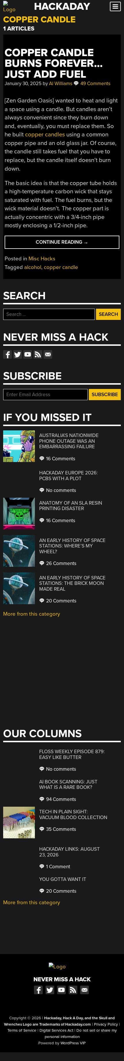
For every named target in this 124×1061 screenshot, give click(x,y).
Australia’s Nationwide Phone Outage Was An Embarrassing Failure (69, 441)
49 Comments (94, 84)
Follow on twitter (17, 354)
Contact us (48, 354)
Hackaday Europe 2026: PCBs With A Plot (68, 476)
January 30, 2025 (23, 84)
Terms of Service (21, 1030)
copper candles (45, 134)
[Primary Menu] (115, 6)
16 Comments (60, 459)
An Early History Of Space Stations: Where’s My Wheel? (72, 546)
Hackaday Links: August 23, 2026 (69, 852)
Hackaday (62, 6)
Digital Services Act (56, 1030)
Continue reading (72, 244)
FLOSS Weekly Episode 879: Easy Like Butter (72, 754)
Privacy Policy (106, 1024)
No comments (60, 490)
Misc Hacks (42, 258)
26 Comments (60, 563)
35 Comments (60, 829)
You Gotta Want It (62, 879)
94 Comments (60, 799)
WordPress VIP (73, 1043)
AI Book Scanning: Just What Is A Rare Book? (68, 785)
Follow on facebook (7, 354)
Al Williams (60, 84)
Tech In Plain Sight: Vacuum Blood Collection (73, 814)
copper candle (61, 267)
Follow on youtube (27, 354)
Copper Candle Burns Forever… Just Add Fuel (54, 63)
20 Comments (60, 601)
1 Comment (57, 867)
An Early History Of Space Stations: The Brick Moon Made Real (72, 583)
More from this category (31, 614)
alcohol (32, 267)
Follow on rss (37, 354)
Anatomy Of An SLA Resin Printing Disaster (70, 506)
